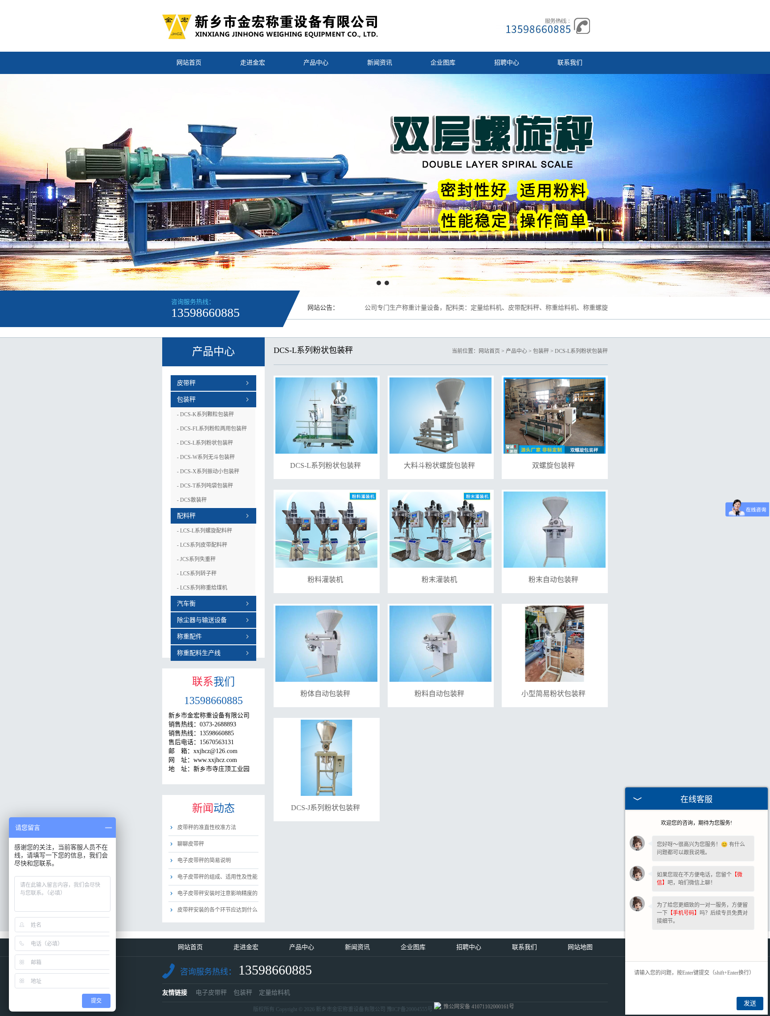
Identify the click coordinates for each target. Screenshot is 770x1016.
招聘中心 (506, 62)
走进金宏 (252, 62)
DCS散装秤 (192, 500)
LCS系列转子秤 (197, 573)
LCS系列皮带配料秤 (202, 545)
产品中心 (315, 62)
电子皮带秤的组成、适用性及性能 (217, 877)
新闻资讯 (379, 62)
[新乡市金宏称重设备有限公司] (270, 37)
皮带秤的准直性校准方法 (206, 827)
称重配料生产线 (199, 653)
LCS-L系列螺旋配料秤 (204, 531)
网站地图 (580, 947)
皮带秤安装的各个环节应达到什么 (217, 910)
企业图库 (442, 62)
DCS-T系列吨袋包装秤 (205, 486)
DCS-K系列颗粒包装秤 (205, 414)
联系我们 (569, 62)
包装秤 (186, 399)
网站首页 (188, 62)
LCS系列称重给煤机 (202, 588)
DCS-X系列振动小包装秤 (208, 471)
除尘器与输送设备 (202, 620)
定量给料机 (274, 992)
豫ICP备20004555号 (410, 1009)
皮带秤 (186, 383)
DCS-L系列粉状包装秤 (205, 443)
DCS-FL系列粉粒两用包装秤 (212, 429)
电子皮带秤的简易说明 (204, 860)
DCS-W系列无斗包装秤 (206, 457)
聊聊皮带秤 (190, 844)
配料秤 (186, 515)
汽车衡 (186, 603)
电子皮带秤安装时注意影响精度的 (217, 893)
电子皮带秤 (211, 992)
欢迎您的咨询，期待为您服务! (696, 823)
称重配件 (189, 636)
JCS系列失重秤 (196, 559)
